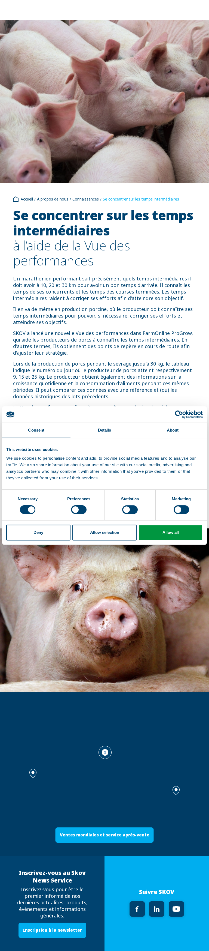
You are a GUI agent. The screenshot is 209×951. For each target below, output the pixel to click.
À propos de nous (52, 199)
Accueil (27, 199)
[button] (176, 791)
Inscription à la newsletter (52, 930)
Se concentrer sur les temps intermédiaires (141, 199)
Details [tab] (104, 430)
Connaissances (85, 199)
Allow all (170, 532)
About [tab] (173, 430)
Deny (38, 532)
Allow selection (104, 532)
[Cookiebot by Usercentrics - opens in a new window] (179, 414)
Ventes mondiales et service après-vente (104, 835)
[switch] (79, 509)
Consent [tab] (36, 430)
